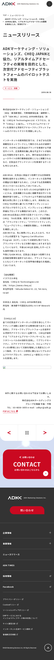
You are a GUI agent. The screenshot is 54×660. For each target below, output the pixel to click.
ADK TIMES (9, 565)
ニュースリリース (17, 15)
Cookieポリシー (9, 604)
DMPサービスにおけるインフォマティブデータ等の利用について (20, 616)
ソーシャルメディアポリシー (14, 610)
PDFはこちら (9, 411)
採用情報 (7, 576)
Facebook (8, 586)
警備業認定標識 (9, 634)
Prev (9, 433)
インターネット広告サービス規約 (16, 629)
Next (45, 433)
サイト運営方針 (9, 623)
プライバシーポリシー (12, 599)
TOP (5, 15)
